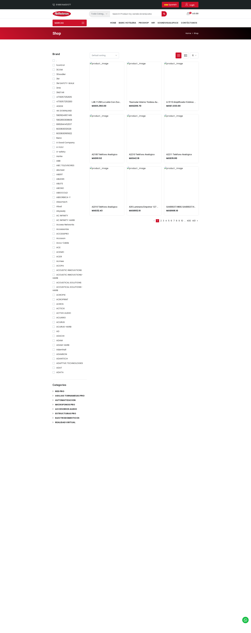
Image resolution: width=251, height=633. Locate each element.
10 (182, 220)
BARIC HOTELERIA (127, 22)
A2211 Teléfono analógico (179, 154)
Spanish (172, 4)
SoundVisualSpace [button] (168, 22)
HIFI (153, 22)
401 (194, 220)
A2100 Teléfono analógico (104, 154)
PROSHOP (144, 22)
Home (113, 22)
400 (189, 220)
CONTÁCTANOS (189, 22)
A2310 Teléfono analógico (104, 207)
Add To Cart (103, 82)
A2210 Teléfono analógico (142, 154)
